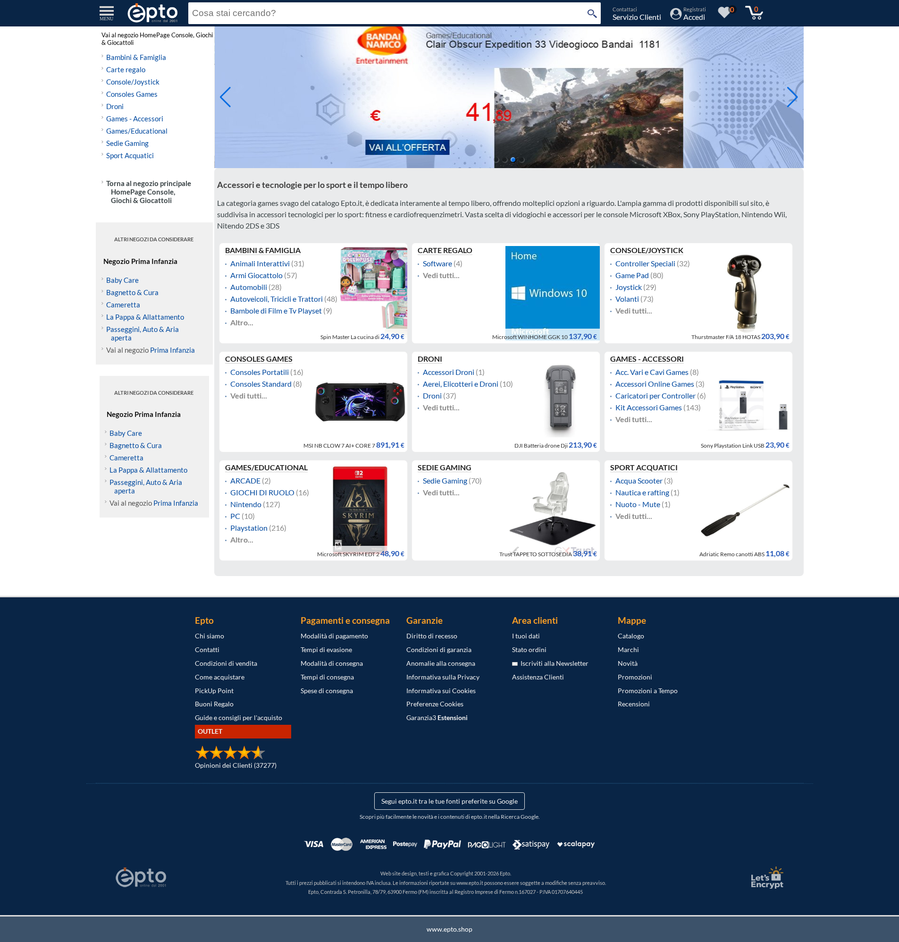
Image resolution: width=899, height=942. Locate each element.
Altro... (241, 322)
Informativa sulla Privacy (442, 677)
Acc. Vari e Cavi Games (652, 372)
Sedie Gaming (127, 143)
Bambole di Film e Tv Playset (276, 310)
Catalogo (631, 636)
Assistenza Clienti (538, 677)
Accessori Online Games (654, 384)
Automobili (248, 287)
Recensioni (634, 704)
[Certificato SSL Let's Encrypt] (766, 877)
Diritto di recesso (431, 636)
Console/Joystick (133, 81)
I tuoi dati (526, 636)
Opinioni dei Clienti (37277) (236, 765)
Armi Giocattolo (256, 275)
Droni (115, 106)
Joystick (628, 287)
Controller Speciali (645, 263)
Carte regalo (125, 69)
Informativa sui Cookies (441, 691)
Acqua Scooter (639, 480)
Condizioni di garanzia (438, 649)
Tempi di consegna (327, 677)
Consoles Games (132, 94)
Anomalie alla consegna (440, 663)
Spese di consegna (327, 691)
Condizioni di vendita (226, 663)
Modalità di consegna (332, 663)
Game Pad (632, 275)
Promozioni (635, 677)
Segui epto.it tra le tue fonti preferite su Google (449, 801)
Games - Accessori (134, 118)
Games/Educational (137, 131)
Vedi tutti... (441, 275)
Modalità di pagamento (334, 636)
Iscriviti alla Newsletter (553, 663)
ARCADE (245, 480)
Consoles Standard (261, 384)
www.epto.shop (449, 929)
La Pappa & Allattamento (145, 317)
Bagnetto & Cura (132, 292)
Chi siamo (209, 636)
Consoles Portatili (259, 372)
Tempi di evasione (326, 649)
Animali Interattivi (260, 263)
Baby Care (122, 280)
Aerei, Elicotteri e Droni (460, 384)
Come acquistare (219, 677)
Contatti (207, 649)
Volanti (627, 299)
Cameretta (123, 304)
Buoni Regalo (214, 704)
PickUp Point (214, 691)
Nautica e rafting (642, 492)
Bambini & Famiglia (136, 57)
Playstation (249, 528)
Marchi (628, 649)
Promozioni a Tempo (648, 691)
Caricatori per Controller (655, 395)
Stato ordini (529, 649)
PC (235, 516)
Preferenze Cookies (434, 704)
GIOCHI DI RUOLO (262, 492)
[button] (792, 97)
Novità (628, 663)
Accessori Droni (448, 372)
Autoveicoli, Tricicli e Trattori (276, 299)
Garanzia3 (437, 717)
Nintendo (245, 504)
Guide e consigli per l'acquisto (238, 717)
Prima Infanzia (172, 350)
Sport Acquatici (130, 155)
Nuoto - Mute (637, 504)
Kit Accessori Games (648, 407)
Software (437, 263)
